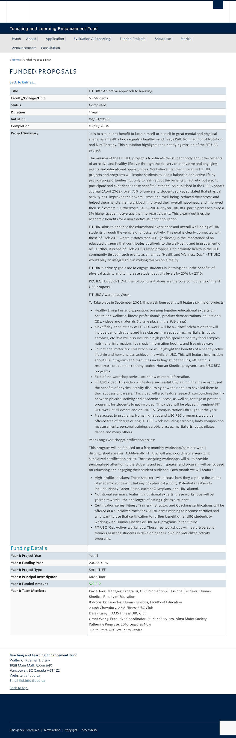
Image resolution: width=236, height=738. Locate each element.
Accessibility (89, 730)
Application (55, 39)
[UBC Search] (218, 5)
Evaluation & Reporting (92, 39)
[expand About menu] (40, 38)
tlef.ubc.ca (32, 675)
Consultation (50, 48)
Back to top (19, 688)
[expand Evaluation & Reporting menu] (114, 38)
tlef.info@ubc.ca (32, 680)
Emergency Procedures (24, 730)
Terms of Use (52, 730)
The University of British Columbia (21, 12)
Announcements (24, 48)
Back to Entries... (23, 82)
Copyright (71, 730)
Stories (185, 39)
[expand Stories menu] (195, 38)
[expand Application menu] (68, 38)
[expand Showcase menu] (175, 38)
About (31, 39)
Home (16, 38)
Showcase (163, 39)
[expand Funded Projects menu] (149, 38)
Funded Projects (132, 39)
